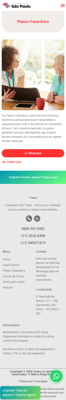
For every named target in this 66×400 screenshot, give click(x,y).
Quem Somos (11, 265)
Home (6, 259)
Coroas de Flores (13, 276)
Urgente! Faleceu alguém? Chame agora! (19, 393)
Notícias (8, 287)
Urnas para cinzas (14, 282)
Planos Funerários (14, 270)
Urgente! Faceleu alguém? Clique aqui (33, 177)
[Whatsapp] (37, 218)
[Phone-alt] (29, 218)
